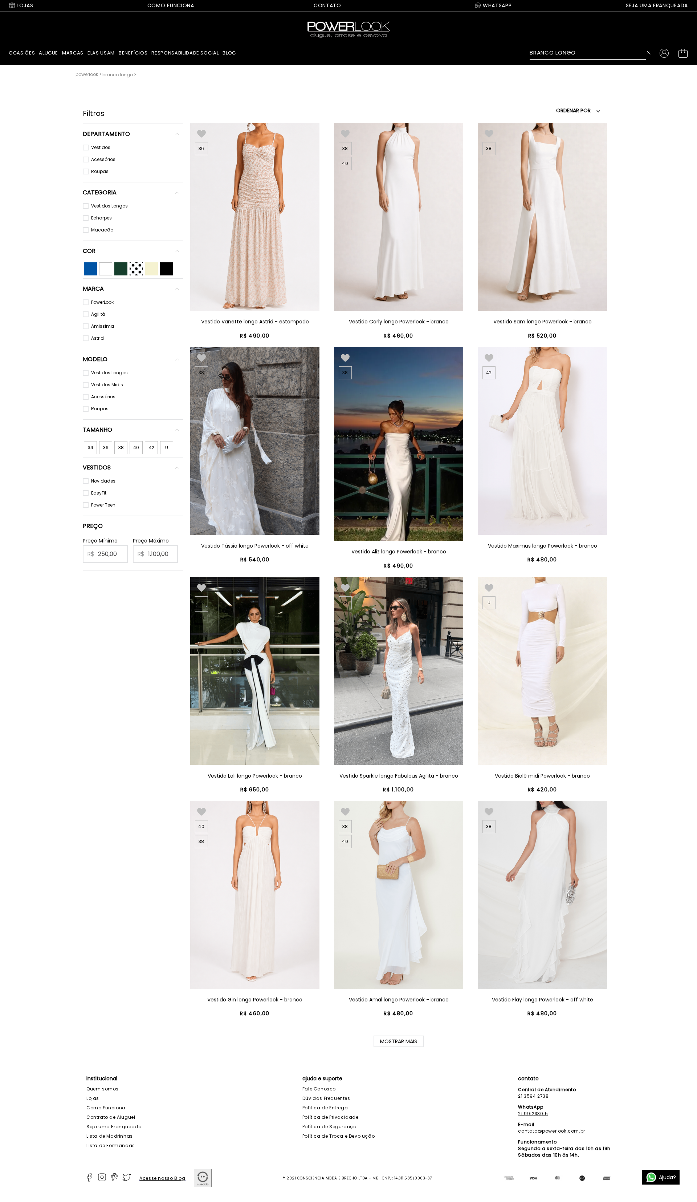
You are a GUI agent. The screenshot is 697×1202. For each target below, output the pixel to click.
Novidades (103, 481)
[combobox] (592, 53)
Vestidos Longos (109, 206)
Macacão (102, 230)
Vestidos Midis (107, 385)
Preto (165, 265)
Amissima (102, 326)
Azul (88, 265)
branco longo (117, 75)
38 (121, 447)
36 (106, 447)
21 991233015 (533, 1113)
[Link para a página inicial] (89, 74)
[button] (133, 134)
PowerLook (102, 302)
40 (136, 447)
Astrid (97, 338)
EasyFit (98, 493)
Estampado (136, 268)
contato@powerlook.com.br (551, 1131)
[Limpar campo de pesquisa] (650, 53)
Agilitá (98, 314)
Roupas (100, 171)
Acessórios (103, 159)
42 (151, 447)
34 (90, 447)
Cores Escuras (120, 268)
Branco (104, 269)
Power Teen (103, 505)
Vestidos (100, 147)
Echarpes (101, 218)
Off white (150, 268)
